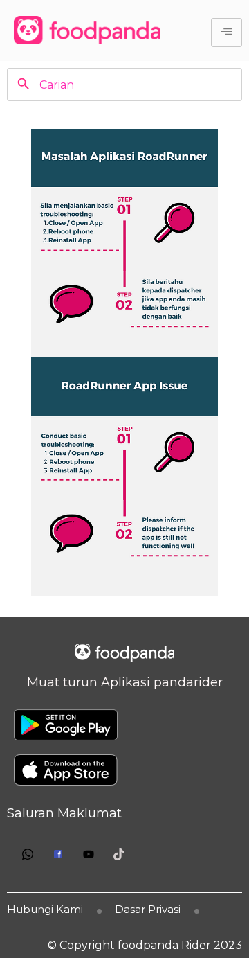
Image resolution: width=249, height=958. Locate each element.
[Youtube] (88, 854)
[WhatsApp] (27, 854)
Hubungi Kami (45, 909)
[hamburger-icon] (226, 32)
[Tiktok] (119, 854)
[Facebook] (58, 854)
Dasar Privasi (148, 909)
